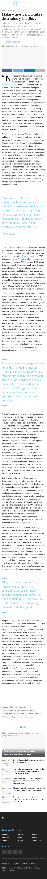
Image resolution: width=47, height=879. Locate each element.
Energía (20, 835)
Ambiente (5, 838)
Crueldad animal (28, 710)
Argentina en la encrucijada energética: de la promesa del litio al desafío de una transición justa (28, 781)
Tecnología (20, 10)
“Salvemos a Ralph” (9, 85)
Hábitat (19, 838)
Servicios (34, 863)
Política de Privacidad (8, 870)
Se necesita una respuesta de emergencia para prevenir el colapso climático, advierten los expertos (28, 771)
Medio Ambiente (34, 713)
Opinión (20, 841)
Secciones (11, 10)
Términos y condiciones (33, 868)
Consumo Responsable (11, 710)
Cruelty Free (7, 713)
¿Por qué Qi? (6, 863)
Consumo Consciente (18, 707)
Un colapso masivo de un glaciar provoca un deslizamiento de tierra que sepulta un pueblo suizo (28, 799)
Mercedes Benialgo (12, 42)
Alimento (5, 835)
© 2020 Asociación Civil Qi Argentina (13, 868)
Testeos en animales (26, 717)
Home (3, 10)
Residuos (35, 835)
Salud (34, 838)
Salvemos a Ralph (9, 717)
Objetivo (16, 863)
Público (25, 863)
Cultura (4, 841)
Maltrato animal (20, 713)
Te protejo (26, 256)
